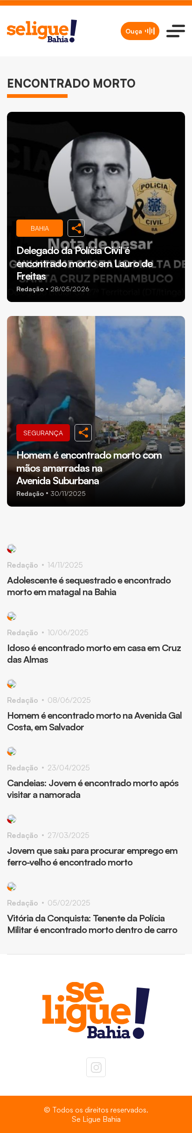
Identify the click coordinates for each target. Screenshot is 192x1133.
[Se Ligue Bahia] (42, 31)
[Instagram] (96, 1067)
